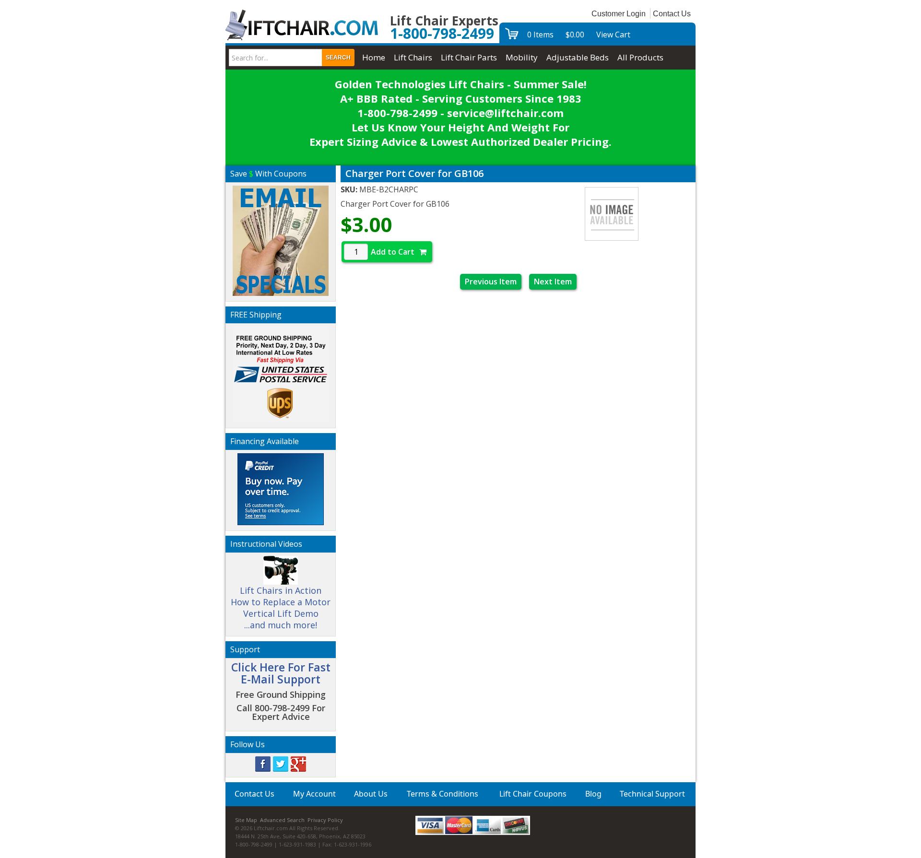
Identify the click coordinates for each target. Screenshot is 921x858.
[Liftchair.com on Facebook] (263, 763)
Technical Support (652, 793)
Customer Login (618, 14)
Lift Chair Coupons (533, 793)
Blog (593, 793)
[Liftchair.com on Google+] (298, 763)
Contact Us (672, 14)
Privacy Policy (325, 819)
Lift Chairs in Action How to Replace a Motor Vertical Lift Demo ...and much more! (281, 608)
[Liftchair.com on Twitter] (280, 763)
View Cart (613, 34)
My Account (314, 793)
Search (338, 57)
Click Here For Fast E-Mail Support (281, 673)
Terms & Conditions (442, 793)
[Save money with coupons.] (281, 239)
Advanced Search (282, 819)
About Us (371, 793)
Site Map (246, 819)
